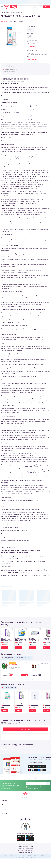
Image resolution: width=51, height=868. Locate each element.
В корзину (24, 675)
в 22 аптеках (6, 642)
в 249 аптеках (33, 675)
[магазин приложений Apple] (32, 766)
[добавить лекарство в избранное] (27, 662)
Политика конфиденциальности (25, 846)
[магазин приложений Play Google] (41, 766)
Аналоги (20, 21)
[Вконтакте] (21, 819)
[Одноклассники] (25, 819)
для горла (4, 748)
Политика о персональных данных (25, 848)
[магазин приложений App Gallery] (32, 770)
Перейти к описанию (32, 59)
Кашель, (11, 664)
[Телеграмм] (29, 819)
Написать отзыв (25, 729)
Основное (4, 21)
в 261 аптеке (20, 705)
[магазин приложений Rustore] (41, 770)
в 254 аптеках (34, 705)
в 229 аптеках (5, 675)
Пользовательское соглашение (25, 850)
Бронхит (15, 664)
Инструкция (12, 21)
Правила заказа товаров (25, 852)
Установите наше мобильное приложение (25, 833)
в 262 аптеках (6, 705)
